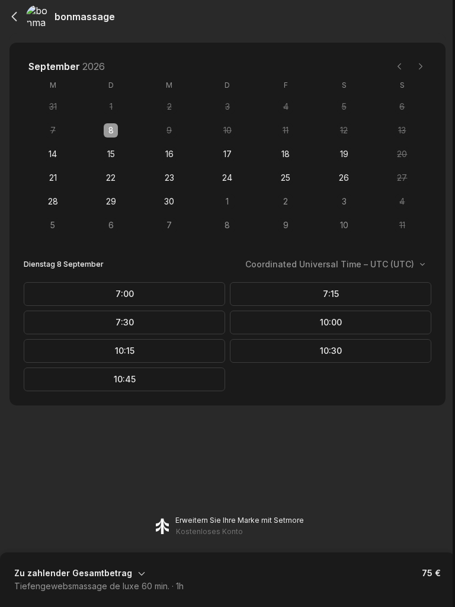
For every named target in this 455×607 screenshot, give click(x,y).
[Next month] (420, 66)
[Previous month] (399, 66)
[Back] (14, 16)
